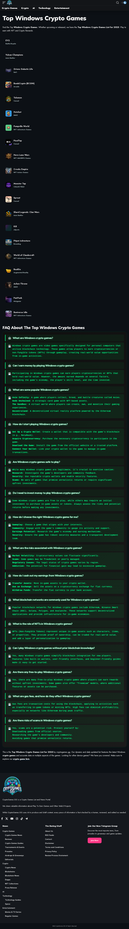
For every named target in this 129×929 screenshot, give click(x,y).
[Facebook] (2, 819)
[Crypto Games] (9, 2)
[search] (117, 3)
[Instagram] (17, 819)
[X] (7, 819)
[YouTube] (12, 819)
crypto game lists (21, 759)
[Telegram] (26, 819)
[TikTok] (22, 819)
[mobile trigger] (5, 2)
